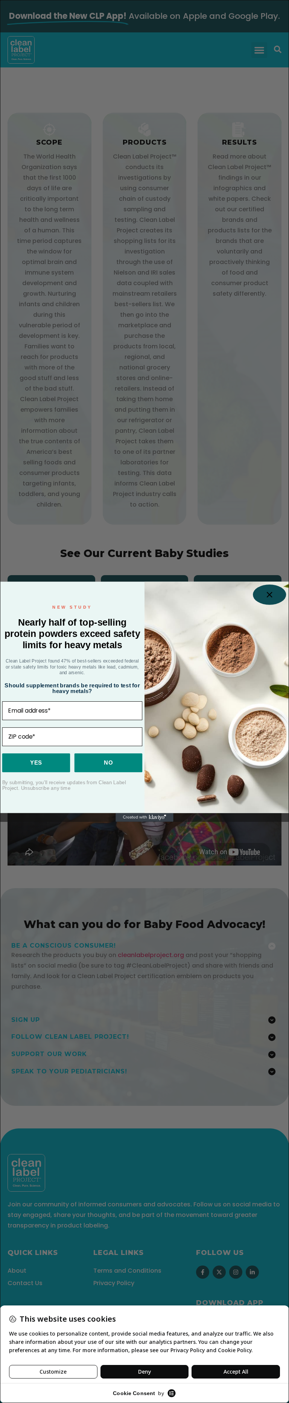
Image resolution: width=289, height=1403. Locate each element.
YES (36, 762)
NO (108, 762)
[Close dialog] (269, 594)
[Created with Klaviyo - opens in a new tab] (144, 817)
